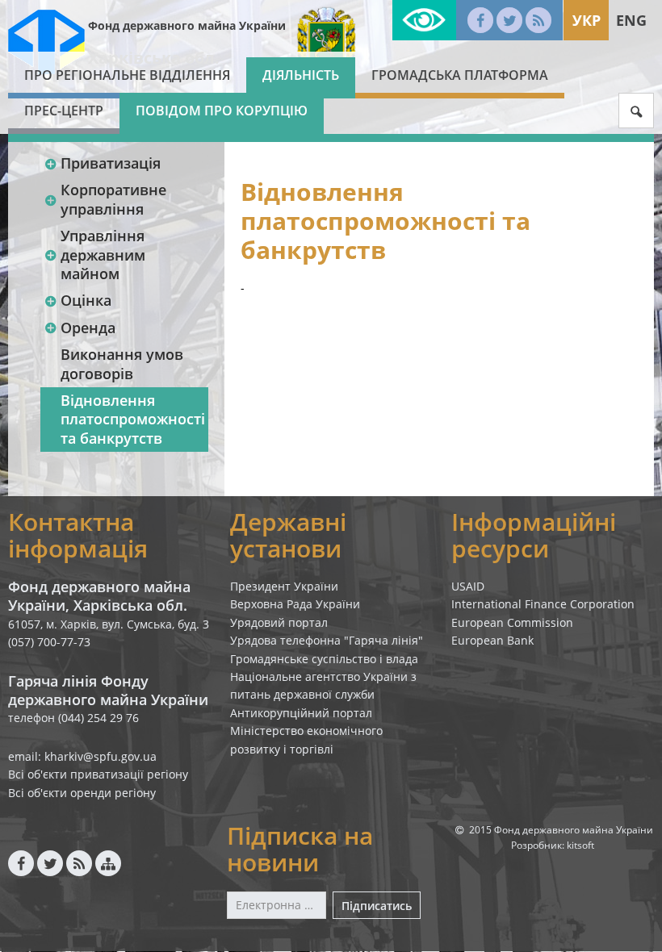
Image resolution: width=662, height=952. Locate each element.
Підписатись (376, 905)
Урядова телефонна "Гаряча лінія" (326, 640)
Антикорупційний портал (301, 712)
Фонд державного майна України (187, 25)
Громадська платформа (459, 75)
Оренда (88, 327)
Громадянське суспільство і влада (324, 658)
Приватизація (111, 163)
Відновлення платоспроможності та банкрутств (133, 419)
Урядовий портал (279, 622)
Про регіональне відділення (127, 75)
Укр (586, 20)
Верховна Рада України (295, 604)
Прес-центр (63, 110)
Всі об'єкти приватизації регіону (98, 774)
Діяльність (300, 75)
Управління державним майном (103, 254)
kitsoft (580, 845)
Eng (631, 20)
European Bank (492, 640)
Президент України (284, 586)
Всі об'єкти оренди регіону (82, 792)
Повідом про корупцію (222, 110)
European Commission (512, 622)
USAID (467, 586)
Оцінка (86, 300)
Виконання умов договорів (122, 363)
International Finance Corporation (543, 604)
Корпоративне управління (113, 199)
